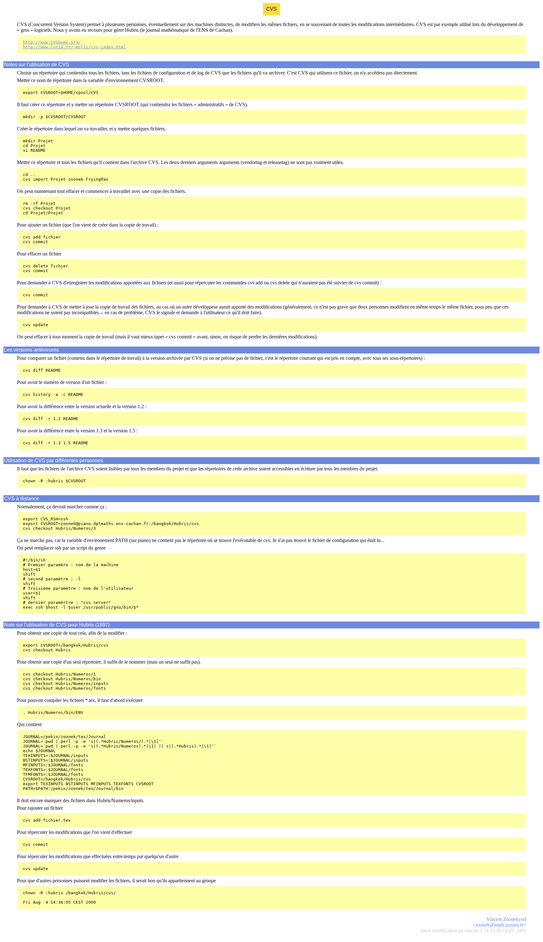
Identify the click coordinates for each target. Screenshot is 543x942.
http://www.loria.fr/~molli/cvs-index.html (74, 47)
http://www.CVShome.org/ (52, 42)
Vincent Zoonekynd (506, 919)
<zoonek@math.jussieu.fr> (499, 925)
